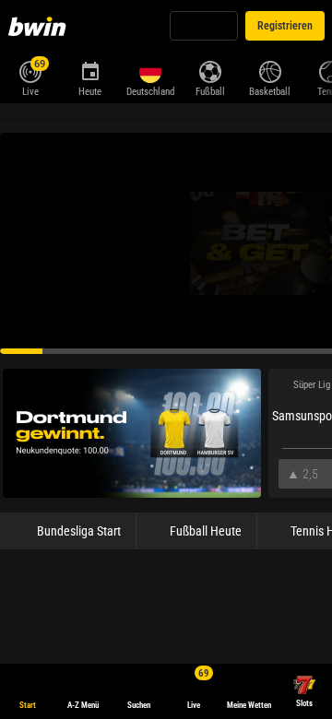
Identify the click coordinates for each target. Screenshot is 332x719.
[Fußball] (210, 70)
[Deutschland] (150, 72)
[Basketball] (270, 70)
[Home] (40, 25)
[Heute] (90, 70)
